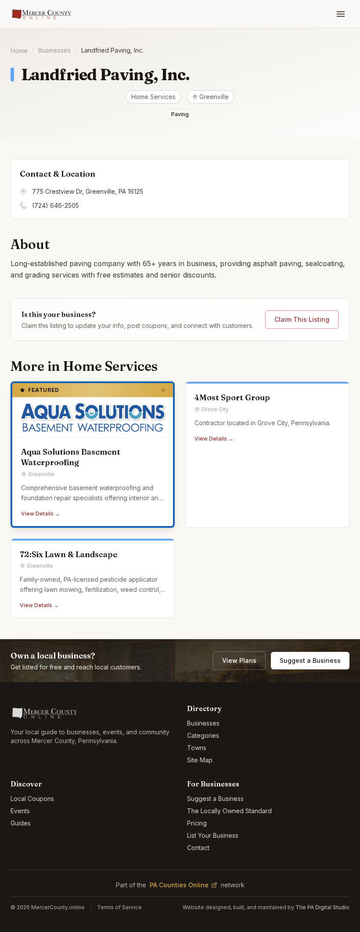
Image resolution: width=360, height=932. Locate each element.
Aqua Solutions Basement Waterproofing (70, 457)
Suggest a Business (310, 660)
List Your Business (212, 835)
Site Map (199, 760)
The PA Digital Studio (322, 907)
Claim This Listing (301, 319)
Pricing (197, 823)
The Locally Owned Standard (229, 811)
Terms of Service (119, 907)
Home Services (153, 96)
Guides (21, 823)
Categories (203, 735)
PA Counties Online (179, 885)
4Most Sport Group (232, 397)
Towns (196, 747)
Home (19, 50)
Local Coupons (32, 798)
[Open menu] (340, 14)
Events (20, 811)
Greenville (214, 96)
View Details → (40, 513)
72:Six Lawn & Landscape (68, 554)
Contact (198, 847)
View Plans (239, 660)
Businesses (54, 50)
